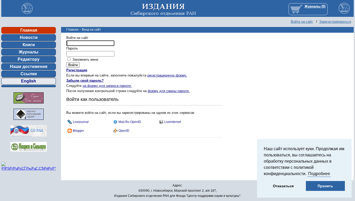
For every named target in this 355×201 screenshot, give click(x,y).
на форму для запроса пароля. (107, 86)
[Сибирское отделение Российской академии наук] (28, 138)
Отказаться (283, 186)
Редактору (29, 59)
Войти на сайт (302, 22)
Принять (325, 186)
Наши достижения (28, 66)
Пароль (72, 48)
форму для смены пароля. (169, 91)
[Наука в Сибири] (28, 153)
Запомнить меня (84, 59)
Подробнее (319, 173)
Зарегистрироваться (335, 22)
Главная (28, 30)
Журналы (28, 52)
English (28, 81)
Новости (29, 37)
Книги (29, 45)
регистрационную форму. (167, 75)
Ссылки (29, 74)
